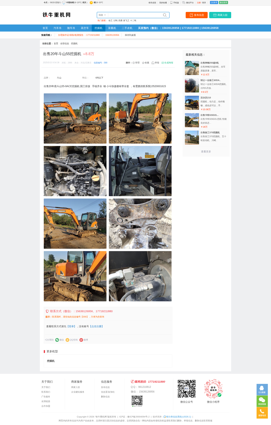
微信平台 (190, 3)
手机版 (176, 3)
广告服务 (45, 396)
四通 (120, 20)
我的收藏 (163, 3)
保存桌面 (152, 3)
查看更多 (206, 151)
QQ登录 (214, 2)
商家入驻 (223, 15)
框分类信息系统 (178, 416)
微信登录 (223, 2)
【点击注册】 (96, 326)
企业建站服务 (77, 392)
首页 (45, 28)
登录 (204, 3)
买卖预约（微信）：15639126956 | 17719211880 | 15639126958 (178, 28)
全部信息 (64, 43)
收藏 (147, 62)
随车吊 (71, 28)
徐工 (111, 20)
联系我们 (45, 392)
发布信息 (199, 15)
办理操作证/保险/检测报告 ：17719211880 (79, 35)
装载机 (112, 28)
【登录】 (71, 326)
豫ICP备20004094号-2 (138, 416)
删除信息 (105, 396)
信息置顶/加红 (108, 392)
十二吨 (133, 20)
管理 (137, 62)
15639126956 (112, 35)
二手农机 (127, 28)
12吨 (115, 20)
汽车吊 (58, 28)
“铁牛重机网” (101, 416)
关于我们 (45, 387)
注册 (199, 3)
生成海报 (168, 62)
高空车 (85, 28)
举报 (157, 62)
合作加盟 (45, 406)
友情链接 (45, 401)
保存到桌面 (130, 35)
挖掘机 (99, 28)
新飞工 (126, 20)
